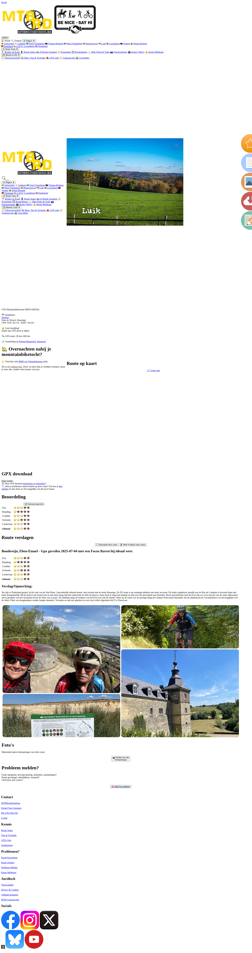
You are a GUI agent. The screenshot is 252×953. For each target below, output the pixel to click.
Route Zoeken (7, 862)
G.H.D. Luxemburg (25, 46)
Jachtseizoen (7, 845)
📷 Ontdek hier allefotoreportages (121, 758)
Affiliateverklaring (9, 895)
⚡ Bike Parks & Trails (99, 52)
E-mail (4, 818)
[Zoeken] (4, 179)
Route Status (7, 830)
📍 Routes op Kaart (10, 52)
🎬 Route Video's (136, 52)
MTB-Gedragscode (10, 900)
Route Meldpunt (8, 872)
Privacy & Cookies (10, 890)
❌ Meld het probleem (120, 786)
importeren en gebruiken (34, 483)
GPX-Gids (6, 840)
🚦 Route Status (27, 52)
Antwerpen (8, 43)
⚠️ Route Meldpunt (154, 52)
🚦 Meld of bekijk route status (133, 545)
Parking (5, 317)
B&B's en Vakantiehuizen (31, 361)
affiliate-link (16, 366)
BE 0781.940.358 (9, 813)
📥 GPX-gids (52, 58)
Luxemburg (114, 43)
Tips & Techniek (8, 835)
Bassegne (41, 341)
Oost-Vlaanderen (36, 43)
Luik (103, 43)
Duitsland (8, 46)
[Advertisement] (22, 403)
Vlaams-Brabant (55, 43)
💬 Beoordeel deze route (106, 545)
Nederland (42, 46)
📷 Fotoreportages (118, 52)
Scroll (4, 2)
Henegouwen (91, 43)
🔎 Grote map (153, 370)
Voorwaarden (7, 885)
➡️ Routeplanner (79, 52)
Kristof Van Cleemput (11, 808)
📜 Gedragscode (67, 58)
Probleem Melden (9, 867)
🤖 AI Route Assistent (46, 52)
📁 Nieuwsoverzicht (10, 58)
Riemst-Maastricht (27, 341)
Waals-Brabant (140, 43)
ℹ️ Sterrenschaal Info (34, 504)
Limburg (21, 43)
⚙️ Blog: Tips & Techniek (33, 58)
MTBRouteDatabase (10, 803)
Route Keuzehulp (9, 857)
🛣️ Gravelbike (82, 58)
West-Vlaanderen (74, 43)
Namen (126, 43)
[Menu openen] (8, 180)
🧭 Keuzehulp (64, 52)
